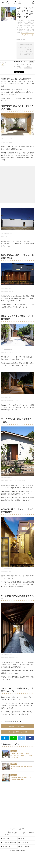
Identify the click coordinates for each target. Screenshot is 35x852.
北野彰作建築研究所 (13, 657)
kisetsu (10, 142)
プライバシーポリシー (9, 842)
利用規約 (23, 838)
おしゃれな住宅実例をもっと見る (17, 732)
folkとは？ (6, 838)
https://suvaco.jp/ (8, 138)
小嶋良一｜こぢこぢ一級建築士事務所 (17, 480)
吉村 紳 (11, 291)
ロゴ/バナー (6, 846)
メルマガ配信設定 (25, 846)
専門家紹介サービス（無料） (17, 726)
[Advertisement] (17, 184)
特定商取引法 (24, 842)
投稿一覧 (18, 72)
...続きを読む (28, 68)
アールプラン (17, 352)
